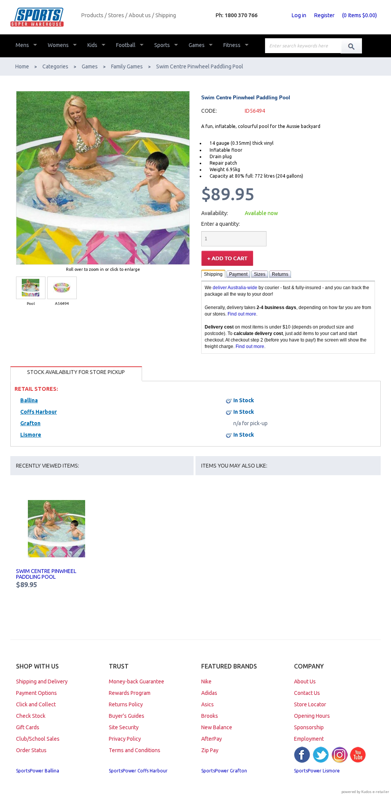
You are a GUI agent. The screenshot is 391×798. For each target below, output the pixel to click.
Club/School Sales (38, 739)
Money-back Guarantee (136, 681)
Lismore (30, 435)
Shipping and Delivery (42, 681)
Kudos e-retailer (375, 792)
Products (92, 15)
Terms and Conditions (134, 750)
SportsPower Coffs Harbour (138, 770)
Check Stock (30, 716)
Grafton (30, 423)
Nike (206, 681)
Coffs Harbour (38, 412)
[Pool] (30, 288)
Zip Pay (209, 750)
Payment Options (36, 693)
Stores (116, 15)
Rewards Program (129, 693)
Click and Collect (36, 704)
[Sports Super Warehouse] (42, 17)
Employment (309, 739)
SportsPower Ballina (37, 770)
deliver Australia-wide (235, 287)
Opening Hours (312, 716)
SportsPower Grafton (224, 770)
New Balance (216, 727)
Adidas (209, 693)
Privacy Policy (125, 739)
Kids (92, 45)
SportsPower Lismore (317, 770)
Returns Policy (126, 704)
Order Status (31, 750)
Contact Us (307, 693)
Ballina (29, 400)
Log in (298, 15)
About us (140, 15)
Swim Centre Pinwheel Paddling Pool (46, 574)
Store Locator (310, 704)
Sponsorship (309, 727)
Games (197, 45)
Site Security (124, 727)
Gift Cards (27, 727)
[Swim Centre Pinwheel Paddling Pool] (56, 528)
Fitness (232, 45)
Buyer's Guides (126, 716)
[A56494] (62, 288)
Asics (207, 704)
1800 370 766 (241, 15)
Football (126, 45)
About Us (305, 681)
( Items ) (359, 15)
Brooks (209, 716)
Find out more (242, 314)
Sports (162, 45)
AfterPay (211, 739)
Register (324, 15)
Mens (22, 45)
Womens (58, 45)
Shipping (165, 15)
